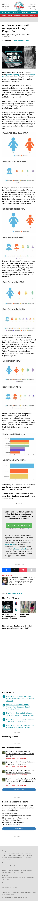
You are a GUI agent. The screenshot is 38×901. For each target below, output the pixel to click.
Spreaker (29, 885)
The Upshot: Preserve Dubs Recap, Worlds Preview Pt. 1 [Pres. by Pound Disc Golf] (20, 698)
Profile (10, 857)
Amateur (19, 865)
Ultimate (6, 9)
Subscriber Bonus (12, 593)
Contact (6, 4)
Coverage (16, 853)
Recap (20, 857)
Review (26, 857)
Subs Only (33, 16)
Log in (27, 528)
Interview (4, 855)
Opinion (19, 855)
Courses (10, 853)
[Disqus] (19, 658)
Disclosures (22, 877)
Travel (31, 857)
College (13, 865)
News (4, 16)
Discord (6, 6)
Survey (20, 593)
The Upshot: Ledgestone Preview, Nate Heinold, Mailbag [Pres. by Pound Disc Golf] (21, 781)
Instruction (17, 16)
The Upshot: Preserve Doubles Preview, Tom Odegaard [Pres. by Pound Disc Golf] (18, 707)
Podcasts (25, 16)
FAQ (15, 872)
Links (10, 855)
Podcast (29, 855)
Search (32, 9)
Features (4, 853)
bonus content (20, 549)
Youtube (23, 885)
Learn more (19, 829)
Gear (22, 853)
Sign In (32, 4)
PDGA (4, 12)
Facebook (5, 885)
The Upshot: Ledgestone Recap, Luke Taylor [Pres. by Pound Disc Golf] (20, 726)
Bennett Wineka (18, 40)
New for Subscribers (14, 870)
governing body (12, 74)
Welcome (4, 870)
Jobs (28, 877)
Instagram (17, 885)
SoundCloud (5, 887)
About (4, 877)
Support (10, 872)
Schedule (25, 12)
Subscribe (31, 6)
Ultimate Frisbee (6, 880)
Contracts (16, 12)
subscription (10, 544)
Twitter (11, 885)
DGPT (10, 12)
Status (32, 877)
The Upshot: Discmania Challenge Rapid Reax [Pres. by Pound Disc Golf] (20, 714)
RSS (16, 887)
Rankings (33, 12)
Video (3, 859)
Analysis (9, 16)
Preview (4, 857)
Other (24, 855)
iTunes (12, 887)
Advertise (9, 877)
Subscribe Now (19, 790)
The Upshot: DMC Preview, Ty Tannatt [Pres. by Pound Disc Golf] (20, 720)
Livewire (9, 859)
